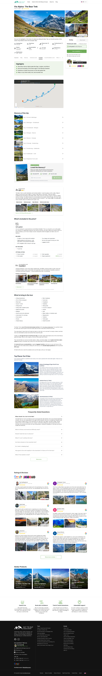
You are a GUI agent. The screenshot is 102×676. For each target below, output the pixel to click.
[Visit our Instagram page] (18, 639)
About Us (52, 1)
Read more (17, 515)
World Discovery (27, 667)
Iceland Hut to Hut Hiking (68, 641)
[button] (25, 8)
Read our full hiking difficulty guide (23, 213)
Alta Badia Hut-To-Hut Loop (42, 643)
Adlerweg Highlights (41, 633)
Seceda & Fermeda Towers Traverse (44, 638)
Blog (57, 1)
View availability (76, 51)
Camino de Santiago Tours (69, 638)
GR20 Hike (66, 645)
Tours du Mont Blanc (68, 629)
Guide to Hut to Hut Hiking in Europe (40, 1)
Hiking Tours (66, 628)
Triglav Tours (66, 634)
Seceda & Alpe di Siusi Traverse (43, 640)
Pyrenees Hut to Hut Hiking (69, 648)
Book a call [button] (81, 62)
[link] (23, 650)
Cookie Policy (74, 673)
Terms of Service (57, 673)
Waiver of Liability (48, 673)
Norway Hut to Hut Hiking (68, 643)
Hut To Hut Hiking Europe (25, 673)
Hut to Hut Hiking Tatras (68, 646)
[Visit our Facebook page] (15, 639)
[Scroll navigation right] (63, 58)
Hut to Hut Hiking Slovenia (69, 633)
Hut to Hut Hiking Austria (68, 640)
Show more (19, 287)
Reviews (41, 673)
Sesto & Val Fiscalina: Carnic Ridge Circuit (45, 645)
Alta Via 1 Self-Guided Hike (42, 636)
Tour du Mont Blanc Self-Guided (43, 634)
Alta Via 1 (65, 650)
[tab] (71, 40)
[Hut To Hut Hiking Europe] (23, 627)
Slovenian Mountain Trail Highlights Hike (45, 631)
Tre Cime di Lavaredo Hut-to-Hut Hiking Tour (46, 641)
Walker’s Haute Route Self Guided (43, 628)
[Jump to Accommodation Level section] (37, 47)
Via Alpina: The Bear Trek (42, 629)
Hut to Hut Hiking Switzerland (69, 636)
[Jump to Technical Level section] (62, 43)
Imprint (80, 673)
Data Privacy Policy (66, 673)
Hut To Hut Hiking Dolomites (69, 631)
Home (28, 1)
